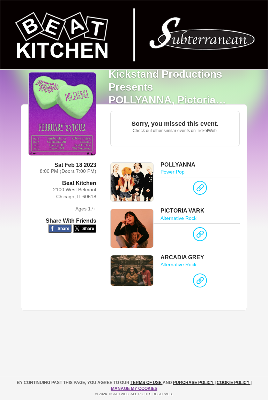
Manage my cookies (134, 388)
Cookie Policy (234, 382)
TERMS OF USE (147, 382)
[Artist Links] (200, 189)
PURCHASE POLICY (194, 382)
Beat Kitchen (79, 183)
